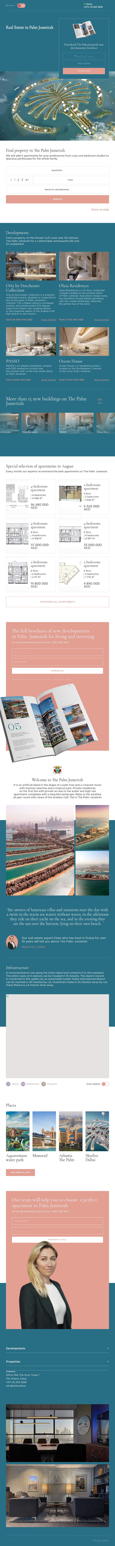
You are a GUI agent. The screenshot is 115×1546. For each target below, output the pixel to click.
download (84, 71)
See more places (20, 1172)
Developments (15, 1348)
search (57, 199)
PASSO (12, 361)
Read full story (33, 947)
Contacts (10, 1371)
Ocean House (71, 361)
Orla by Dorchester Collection (23, 287)
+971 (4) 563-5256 (16, 1382)
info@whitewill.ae (16, 1386)
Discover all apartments (57, 601)
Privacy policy (101, 1541)
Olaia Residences (74, 285)
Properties (13, 1361)
